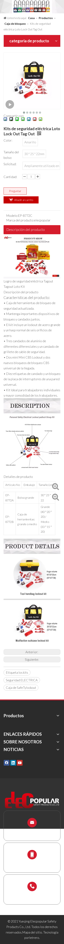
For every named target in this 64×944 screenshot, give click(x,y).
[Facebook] (6, 763)
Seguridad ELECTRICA (22, 680)
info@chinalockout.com (32, 831)
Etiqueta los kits (17, 672)
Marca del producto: (20, 220)
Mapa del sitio (32, 932)
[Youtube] (20, 763)
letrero (34, 938)
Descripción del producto (25, 229)
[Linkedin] (13, 763)
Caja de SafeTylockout (21, 688)
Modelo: (12, 216)
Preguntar (15, 191)
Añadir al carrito (23, 199)
